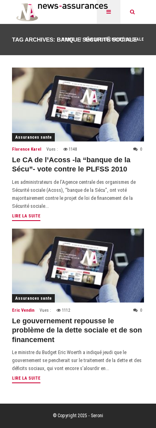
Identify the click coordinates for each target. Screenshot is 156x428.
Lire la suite (26, 216)
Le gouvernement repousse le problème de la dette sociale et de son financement (77, 330)
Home (68, 39)
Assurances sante (33, 137)
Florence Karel (26, 149)
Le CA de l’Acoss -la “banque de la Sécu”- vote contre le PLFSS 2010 (71, 164)
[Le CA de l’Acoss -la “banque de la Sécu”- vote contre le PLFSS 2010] (78, 104)
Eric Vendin (23, 310)
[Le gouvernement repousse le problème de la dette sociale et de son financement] (78, 266)
